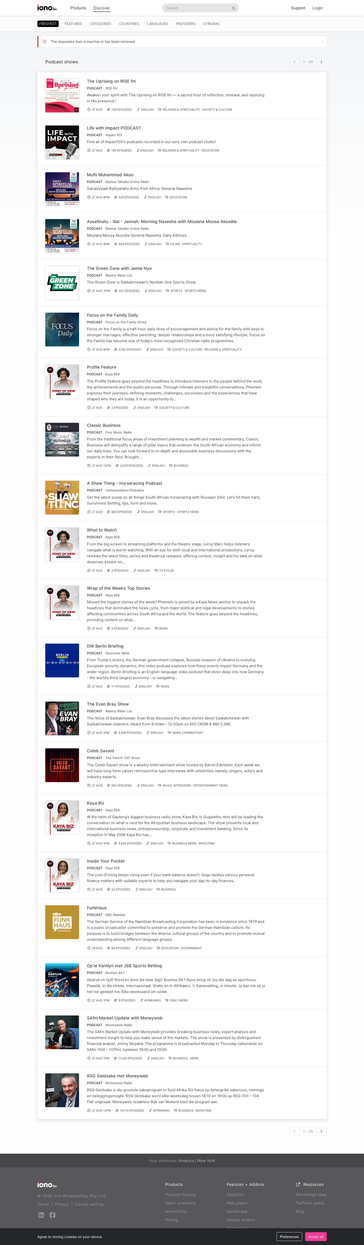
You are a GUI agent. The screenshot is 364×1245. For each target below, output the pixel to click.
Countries (129, 24)
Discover (101, 7)
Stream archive (241, 1219)
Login (317, 7)
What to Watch (102, 530)
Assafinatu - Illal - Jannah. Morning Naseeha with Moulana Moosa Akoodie (162, 221)
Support (298, 8)
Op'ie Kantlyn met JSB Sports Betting (124, 965)
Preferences (289, 1236)
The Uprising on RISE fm (111, 81)
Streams (211, 24)
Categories (100, 24)
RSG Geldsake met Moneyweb (117, 1075)
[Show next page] (321, 61)
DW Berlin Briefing (105, 646)
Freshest (48, 24)
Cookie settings (89, 1204)
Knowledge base (311, 1194)
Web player (237, 1202)
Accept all (315, 1236)
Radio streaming (180, 1202)
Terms (43, 1204)
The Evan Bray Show (108, 704)
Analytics (235, 1194)
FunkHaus (97, 907)
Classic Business (104, 425)
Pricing (171, 1219)
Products (78, 8)
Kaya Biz (95, 803)
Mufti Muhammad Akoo (110, 174)
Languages (157, 24)
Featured (73, 24)
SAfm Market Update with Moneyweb (125, 1018)
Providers (185, 24)
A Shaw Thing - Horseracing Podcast (124, 483)
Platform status (310, 1202)
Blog (300, 1211)
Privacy (62, 1204)
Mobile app (237, 1211)
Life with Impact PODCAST (114, 128)
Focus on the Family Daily (112, 315)
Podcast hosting (180, 1194)
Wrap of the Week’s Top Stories (118, 588)
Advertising (176, 1211)
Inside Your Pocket (106, 861)
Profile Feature (101, 367)
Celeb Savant (100, 750)
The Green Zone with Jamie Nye (119, 268)
